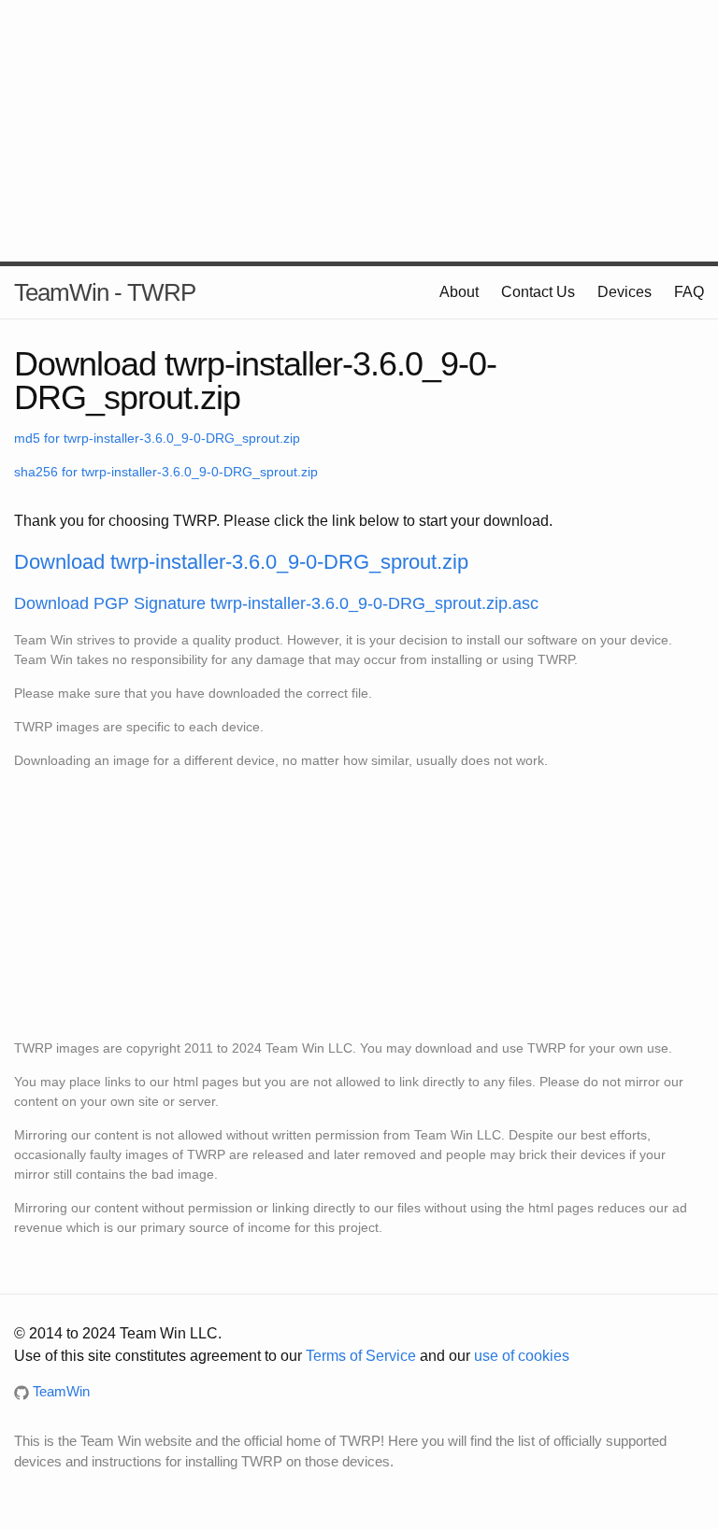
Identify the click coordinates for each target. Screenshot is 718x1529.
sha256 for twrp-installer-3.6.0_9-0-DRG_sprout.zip (166, 471)
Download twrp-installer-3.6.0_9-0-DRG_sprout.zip (241, 561)
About (459, 292)
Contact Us (538, 292)
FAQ (689, 292)
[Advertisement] (359, 131)
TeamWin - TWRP (104, 292)
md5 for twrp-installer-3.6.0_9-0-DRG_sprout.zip (157, 438)
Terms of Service (361, 1356)
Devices (624, 292)
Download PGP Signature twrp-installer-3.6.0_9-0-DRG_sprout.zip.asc (276, 603)
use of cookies (521, 1356)
